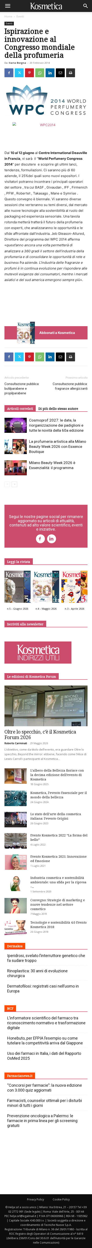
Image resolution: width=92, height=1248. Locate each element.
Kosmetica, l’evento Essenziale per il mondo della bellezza (58, 795)
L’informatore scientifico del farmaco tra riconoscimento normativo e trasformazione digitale (46, 1023)
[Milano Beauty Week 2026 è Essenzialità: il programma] (15, 468)
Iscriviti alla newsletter (25, 624)
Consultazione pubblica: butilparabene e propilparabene (21, 388)
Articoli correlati (20, 408)
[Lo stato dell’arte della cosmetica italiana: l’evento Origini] (15, 819)
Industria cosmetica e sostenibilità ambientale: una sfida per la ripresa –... (58, 882)
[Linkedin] (50, 72)
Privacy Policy (35, 1199)
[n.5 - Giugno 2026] (17, 588)
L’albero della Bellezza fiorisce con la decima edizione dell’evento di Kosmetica (57, 774)
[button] (7, 6)
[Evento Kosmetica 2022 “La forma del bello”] (15, 841)
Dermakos (15, 946)
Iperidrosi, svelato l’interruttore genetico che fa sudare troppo (46, 958)
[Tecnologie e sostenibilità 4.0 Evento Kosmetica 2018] (15, 928)
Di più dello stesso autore (58, 408)
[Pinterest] (29, 72)
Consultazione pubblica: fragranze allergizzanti (70, 386)
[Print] (70, 72)
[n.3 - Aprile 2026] (74, 588)
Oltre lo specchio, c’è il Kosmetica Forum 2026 (40, 734)
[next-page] (14, 484)
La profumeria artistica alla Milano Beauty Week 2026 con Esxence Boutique (57, 446)
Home (8, 16)
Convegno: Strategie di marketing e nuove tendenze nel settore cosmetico (57, 904)
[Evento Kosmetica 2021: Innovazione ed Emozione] (15, 862)
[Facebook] (8, 72)
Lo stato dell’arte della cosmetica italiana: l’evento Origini (55, 816)
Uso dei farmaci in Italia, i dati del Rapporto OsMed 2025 (44, 1056)
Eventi (20, 16)
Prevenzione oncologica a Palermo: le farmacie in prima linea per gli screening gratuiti (42, 1120)
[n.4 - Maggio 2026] (46, 588)
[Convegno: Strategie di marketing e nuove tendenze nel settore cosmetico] (15, 905)
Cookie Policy (61, 1199)
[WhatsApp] (39, 72)
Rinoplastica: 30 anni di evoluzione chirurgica (37, 973)
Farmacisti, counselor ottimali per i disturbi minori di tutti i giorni (44, 1103)
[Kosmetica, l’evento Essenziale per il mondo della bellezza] (15, 798)
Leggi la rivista (18, 562)
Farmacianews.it (19, 1076)
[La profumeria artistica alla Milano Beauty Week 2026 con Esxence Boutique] (15, 446)
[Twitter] (19, 72)
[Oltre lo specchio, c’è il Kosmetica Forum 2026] (46, 706)
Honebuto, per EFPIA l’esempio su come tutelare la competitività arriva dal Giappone (45, 1040)
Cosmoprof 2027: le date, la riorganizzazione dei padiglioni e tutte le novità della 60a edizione (56, 425)
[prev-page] (7, 484)
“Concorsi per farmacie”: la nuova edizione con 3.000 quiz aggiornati (44, 1087)
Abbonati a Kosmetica (57, 333)
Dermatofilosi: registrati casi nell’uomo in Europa (43, 988)
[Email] (60, 72)
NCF (10, 1008)
